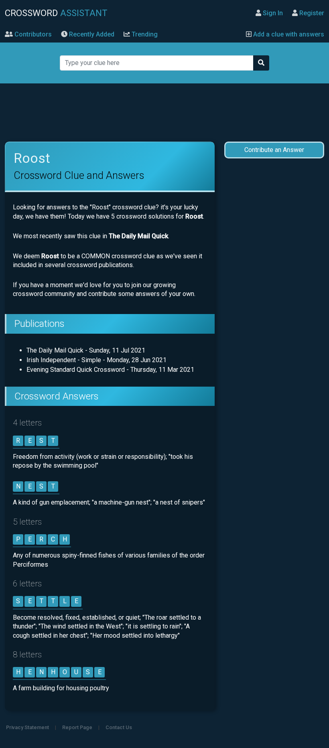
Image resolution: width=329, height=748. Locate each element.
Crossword (56, 13)
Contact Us (119, 727)
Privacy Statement (27, 727)
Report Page (77, 727)
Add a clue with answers (288, 34)
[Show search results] (261, 63)
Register (311, 13)
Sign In (272, 13)
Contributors (32, 34)
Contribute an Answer (274, 150)
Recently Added (90, 34)
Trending (144, 34)
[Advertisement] (165, 113)
